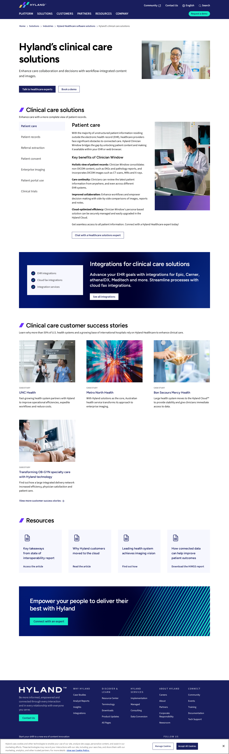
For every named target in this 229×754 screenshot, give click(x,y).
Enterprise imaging (33, 169)
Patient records (30, 137)
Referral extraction (33, 148)
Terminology (108, 704)
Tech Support (195, 719)
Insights (77, 707)
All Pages (106, 722)
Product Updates (110, 716)
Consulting (136, 710)
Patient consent (31, 159)
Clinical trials (29, 191)
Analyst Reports (81, 701)
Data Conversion (139, 716)
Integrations (79, 713)
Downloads (107, 710)
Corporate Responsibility (166, 715)
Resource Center (110, 698)
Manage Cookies (163, 746)
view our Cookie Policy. (78, 750)
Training (192, 707)
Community (194, 695)
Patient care (29, 126)
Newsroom (164, 722)
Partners (163, 707)
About (162, 701)
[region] (114, 746)
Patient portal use (32, 180)
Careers (163, 695)
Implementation (139, 698)
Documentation (196, 713)
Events (191, 701)
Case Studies (79, 695)
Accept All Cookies (187, 746)
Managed (135, 704)
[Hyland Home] (32, 5)
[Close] (223, 746)
